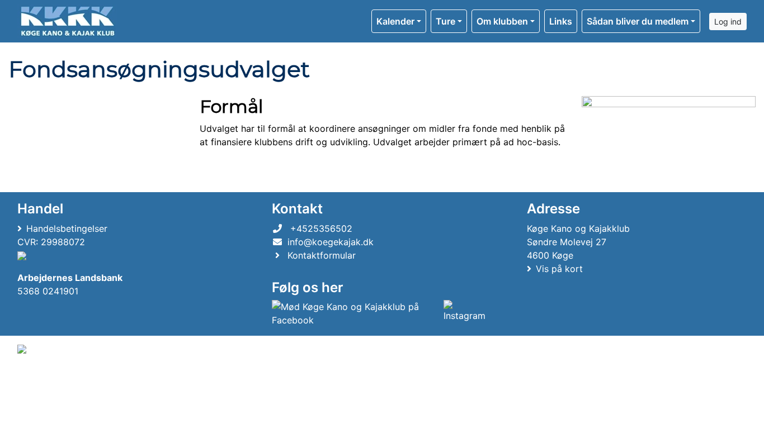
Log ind (728, 21)
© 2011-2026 (40, 379)
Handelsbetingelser (66, 228)
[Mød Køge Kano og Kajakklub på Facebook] (355, 313)
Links (560, 21)
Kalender (395, 21)
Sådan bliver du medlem (637, 21)
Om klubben (502, 21)
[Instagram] (466, 313)
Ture (445, 21)
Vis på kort (559, 268)
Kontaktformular (321, 255)
